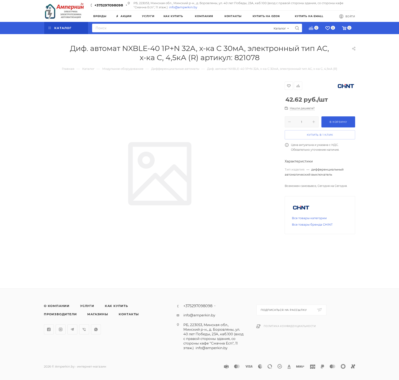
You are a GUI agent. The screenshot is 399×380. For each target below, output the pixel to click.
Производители (60, 314)
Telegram (72, 329)
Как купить (116, 306)
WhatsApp (96, 329)
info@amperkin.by (183, 7)
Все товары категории (309, 218)
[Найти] (297, 28)
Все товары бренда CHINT (312, 224)
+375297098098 (108, 5)
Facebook (49, 329)
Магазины (97, 314)
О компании (57, 306)
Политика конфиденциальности (290, 326)
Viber (84, 329)
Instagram (61, 329)
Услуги (87, 306)
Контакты (129, 314)
